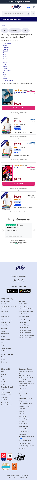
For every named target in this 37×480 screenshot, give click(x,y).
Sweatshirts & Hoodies (8, 306)
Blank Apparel (6, 301)
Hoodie (5, 61)
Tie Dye (5, 55)
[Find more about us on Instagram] (18, 280)
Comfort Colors (8, 80)
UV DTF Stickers (24, 314)
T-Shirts (3, 303)
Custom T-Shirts (24, 325)
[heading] (18, 119)
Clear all (25, 30)
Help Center (22, 388)
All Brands (4, 402)
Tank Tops (4, 311)
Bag (4, 30)
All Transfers (23, 303)
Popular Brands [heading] (7, 387)
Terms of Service (24, 431)
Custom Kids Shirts (25, 332)
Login (29, 7)
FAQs (20, 396)
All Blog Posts (23, 424)
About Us (21, 411)
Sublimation (6, 53)
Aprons (3, 359)
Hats (2, 342)
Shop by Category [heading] (8, 298)
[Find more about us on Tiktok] (22, 280)
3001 (4, 76)
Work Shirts (5, 316)
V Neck (5, 74)
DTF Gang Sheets (24, 316)
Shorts (5, 66)
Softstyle (5, 51)
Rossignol (13, 30)
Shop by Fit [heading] (5, 369)
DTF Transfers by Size (26, 309)
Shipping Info (23, 401)
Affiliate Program (24, 419)
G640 (5, 68)
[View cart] (33, 7)
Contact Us (22, 391)
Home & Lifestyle (7, 354)
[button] (3, 7)
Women (3, 374)
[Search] (28, 14)
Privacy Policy (23, 429)
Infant (3, 384)
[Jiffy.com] (15, 7)
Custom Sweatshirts (25, 330)
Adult (2, 371)
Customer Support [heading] (26, 369)
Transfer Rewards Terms (27, 436)
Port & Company (6, 400)
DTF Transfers (23, 306)
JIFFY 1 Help (23, 393)
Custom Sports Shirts (25, 337)
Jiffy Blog (21, 421)
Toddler (5, 59)
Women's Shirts (6, 322)
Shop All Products (7, 405)
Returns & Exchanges (26, 403)
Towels (3, 357)
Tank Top (6, 57)
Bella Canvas (7, 43)
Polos (3, 309)
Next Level (6, 47)
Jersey (5, 64)
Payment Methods (24, 406)
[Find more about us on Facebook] (14, 280)
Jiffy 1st (17, 127)
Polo (4, 72)
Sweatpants (5, 333)
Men (2, 377)
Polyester (6, 49)
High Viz (4, 351)
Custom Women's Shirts (26, 335)
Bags (2, 345)
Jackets (3, 314)
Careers (21, 413)
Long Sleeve (7, 70)
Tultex (5, 78)
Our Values (22, 416)
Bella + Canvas (6, 392)
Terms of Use (23, 477)
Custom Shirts (23, 322)
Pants (3, 331)
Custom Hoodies (24, 327)
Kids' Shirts (4, 325)
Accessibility (22, 434)
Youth (5, 62)
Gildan (5, 45)
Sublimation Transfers (26, 311)
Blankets (4, 362)
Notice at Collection (25, 443)
